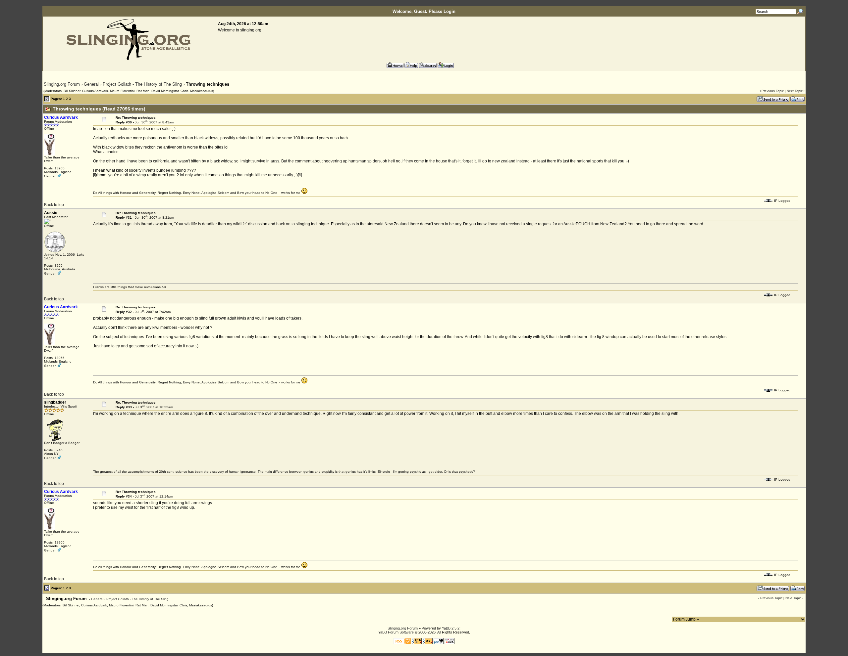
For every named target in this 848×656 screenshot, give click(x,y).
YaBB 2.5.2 (450, 628)
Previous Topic (773, 91)
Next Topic (795, 91)
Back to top (54, 204)
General (91, 84)
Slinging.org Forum (62, 84)
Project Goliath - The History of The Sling (142, 84)
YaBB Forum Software (396, 632)
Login (449, 11)
